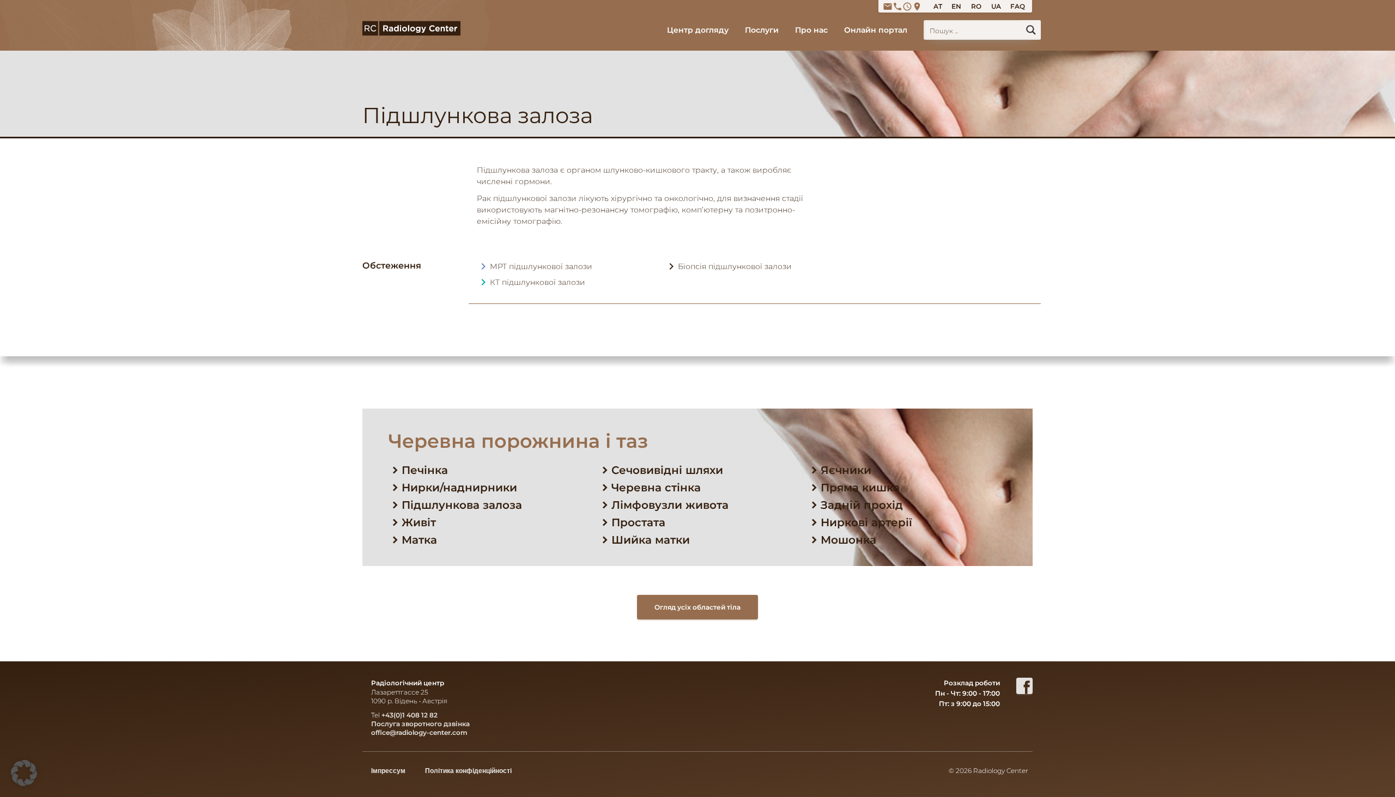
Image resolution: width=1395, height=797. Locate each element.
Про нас (811, 30)
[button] (24, 773)
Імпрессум (388, 770)
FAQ (1017, 6)
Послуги (762, 30)
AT (937, 6)
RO (976, 6)
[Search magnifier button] (1031, 30)
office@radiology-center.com (419, 732)
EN (956, 6)
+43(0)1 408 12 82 (409, 715)
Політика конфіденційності (468, 770)
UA (996, 6)
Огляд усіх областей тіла (697, 607)
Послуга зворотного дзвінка (420, 724)
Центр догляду (698, 30)
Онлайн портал (875, 30)
